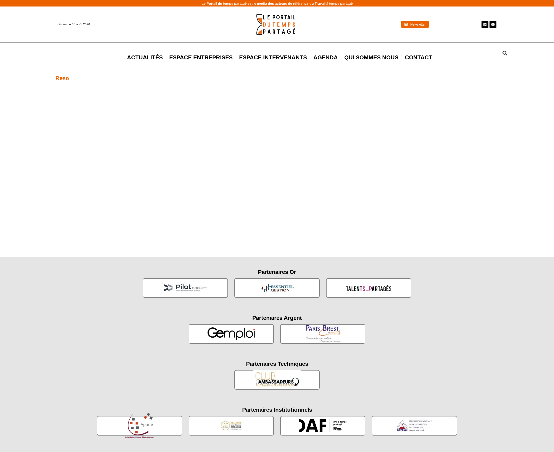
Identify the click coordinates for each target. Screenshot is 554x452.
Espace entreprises (201, 57)
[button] (505, 53)
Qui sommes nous (371, 57)
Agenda (325, 57)
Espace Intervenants (273, 57)
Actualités (145, 57)
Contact (418, 57)
